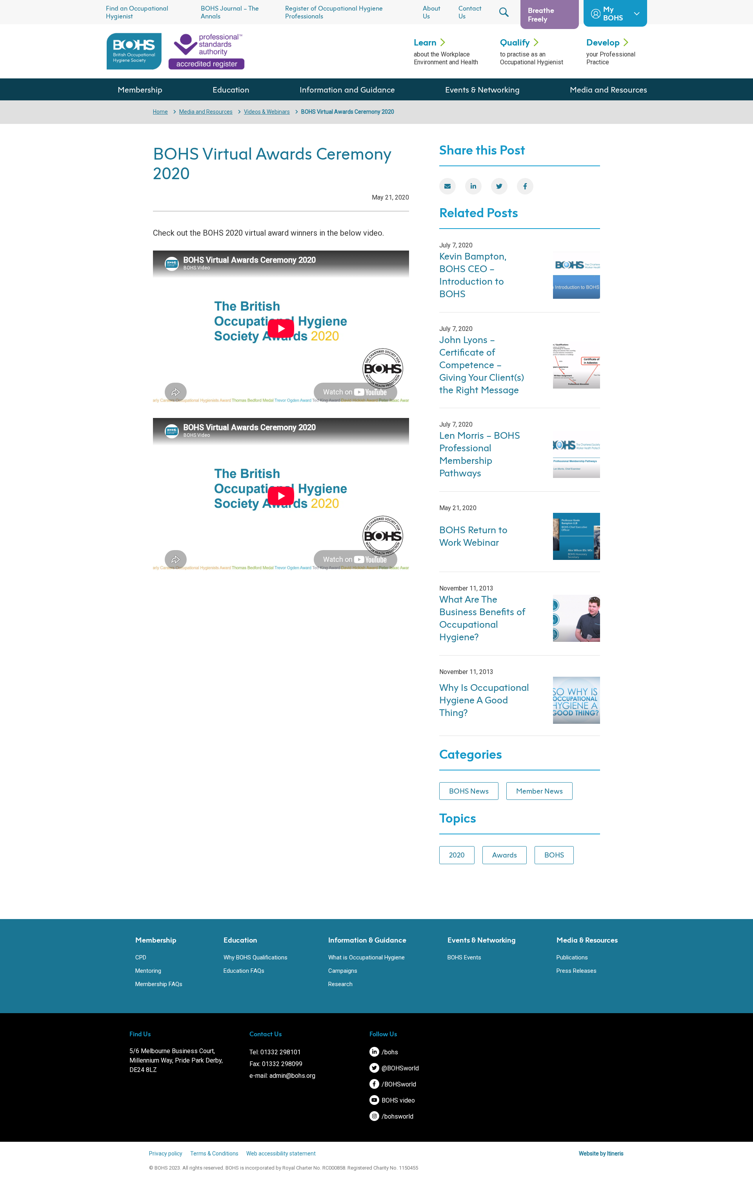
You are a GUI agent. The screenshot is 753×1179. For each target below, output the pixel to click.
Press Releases (577, 970)
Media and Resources (608, 89)
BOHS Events (464, 957)
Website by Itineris (601, 1153)
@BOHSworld (399, 1068)
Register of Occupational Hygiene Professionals (334, 12)
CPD (140, 957)
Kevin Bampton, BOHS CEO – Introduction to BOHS (472, 275)
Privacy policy (165, 1153)
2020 (457, 854)
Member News (539, 791)
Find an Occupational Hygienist (137, 12)
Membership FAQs (158, 984)
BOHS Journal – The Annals (230, 12)
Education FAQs (244, 970)
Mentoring (148, 970)
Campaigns (342, 970)
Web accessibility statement (281, 1153)
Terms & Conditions (214, 1153)
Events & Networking (482, 89)
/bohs (389, 1052)
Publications (572, 957)
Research (340, 984)
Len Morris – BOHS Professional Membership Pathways (479, 454)
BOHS (554, 854)
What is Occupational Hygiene (366, 957)
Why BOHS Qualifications (255, 957)
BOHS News (469, 791)
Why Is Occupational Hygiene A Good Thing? (484, 700)
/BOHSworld (398, 1084)
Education (231, 89)
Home (160, 112)
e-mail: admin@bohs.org (282, 1075)
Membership (140, 89)
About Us (431, 12)
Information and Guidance (347, 89)
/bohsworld (396, 1116)
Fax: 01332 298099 (275, 1064)
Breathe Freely (541, 14)
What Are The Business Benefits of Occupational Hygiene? (482, 618)
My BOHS (613, 13)
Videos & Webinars (267, 112)
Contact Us (470, 12)
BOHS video (397, 1100)
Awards (504, 854)
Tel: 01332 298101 (275, 1052)
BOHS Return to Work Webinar (473, 536)
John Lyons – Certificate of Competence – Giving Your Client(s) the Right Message (481, 364)
